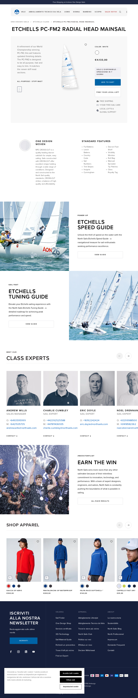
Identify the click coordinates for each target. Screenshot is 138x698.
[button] (119, 356)
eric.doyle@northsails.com (94, 424)
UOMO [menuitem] (67, 12)
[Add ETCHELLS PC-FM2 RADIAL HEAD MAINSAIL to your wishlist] (86, 45)
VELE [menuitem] (23, 12)
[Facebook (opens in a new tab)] (11, 652)
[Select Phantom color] (19, 586)
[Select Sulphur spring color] (124, 586)
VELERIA (60, 612)
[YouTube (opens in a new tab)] (34, 652)
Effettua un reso (85, 645)
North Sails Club (85, 634)
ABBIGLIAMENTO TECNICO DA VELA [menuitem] (45, 12)
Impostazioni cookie (70, 687)
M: (15, 424)
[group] (23, 567)
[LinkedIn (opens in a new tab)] (26, 652)
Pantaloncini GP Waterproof (57, 591)
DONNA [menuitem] (76, 12)
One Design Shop (63, 623)
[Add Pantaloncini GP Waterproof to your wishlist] (75, 541)
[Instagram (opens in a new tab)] (18, 652)
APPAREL (82, 612)
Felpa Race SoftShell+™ (91, 591)
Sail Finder (60, 618)
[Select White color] (119, 586)
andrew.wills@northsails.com (21, 427)
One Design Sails (20, 22)
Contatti (111, 650)
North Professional (116, 634)
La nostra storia (114, 618)
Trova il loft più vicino (65, 650)
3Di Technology (62, 634)
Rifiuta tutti (70, 680)
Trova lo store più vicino (88, 629)
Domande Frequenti (116, 645)
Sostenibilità (113, 623)
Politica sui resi (84, 639)
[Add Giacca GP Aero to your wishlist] (38, 541)
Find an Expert (62, 656)
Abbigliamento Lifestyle (88, 618)
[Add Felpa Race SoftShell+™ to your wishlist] (111, 541)
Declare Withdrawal (86, 650)
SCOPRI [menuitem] (98, 12)
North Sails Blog (114, 629)
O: (16, 420)
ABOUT (111, 612)
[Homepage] (17, 12)
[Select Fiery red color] (8, 586)
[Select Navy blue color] (134, 586)
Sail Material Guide (64, 639)
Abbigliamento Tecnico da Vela (91, 623)
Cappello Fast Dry (126, 591)
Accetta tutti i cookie (71, 673)
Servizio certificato (63, 629)
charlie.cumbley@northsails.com (60, 427)
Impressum (112, 639)
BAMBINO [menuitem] (87, 12)
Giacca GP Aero (14, 591)
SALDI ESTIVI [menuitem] (111, 12)
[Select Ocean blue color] (14, 586)
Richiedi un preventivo (65, 645)
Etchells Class (41, 22)
